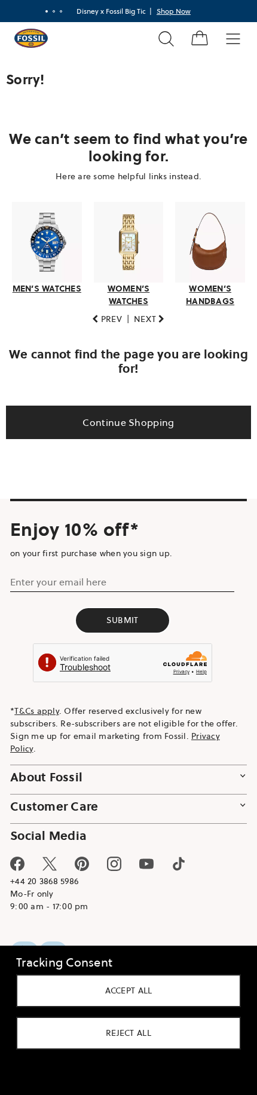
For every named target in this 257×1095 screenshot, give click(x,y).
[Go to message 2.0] (49, 11)
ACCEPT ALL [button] (124, 990)
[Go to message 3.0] (57, 11)
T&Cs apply (36, 707)
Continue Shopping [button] (124, 418)
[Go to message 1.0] (42, 11)
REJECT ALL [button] (124, 1033)
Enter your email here (58, 578)
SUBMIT (122, 617)
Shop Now (169, 11)
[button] (103, 315)
